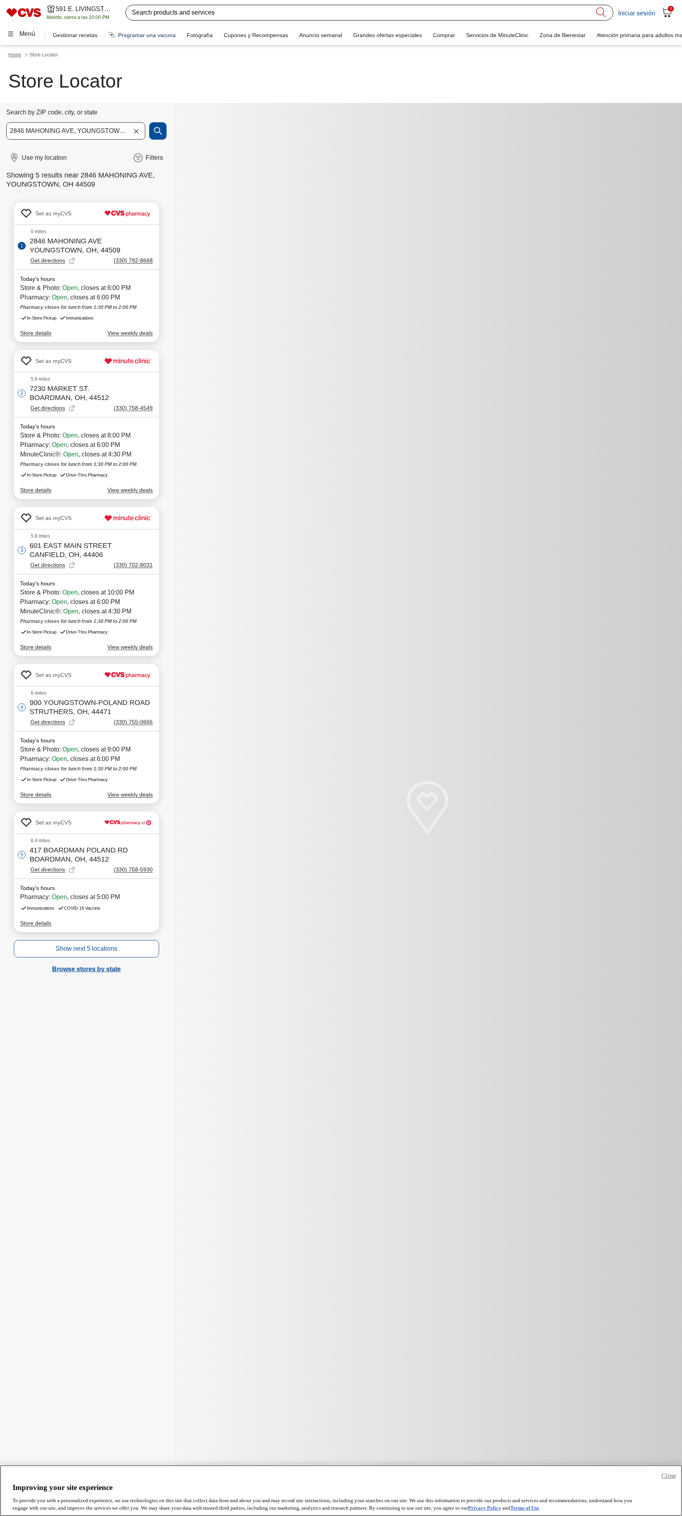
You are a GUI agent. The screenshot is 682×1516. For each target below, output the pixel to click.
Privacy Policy (484, 1508)
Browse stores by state (86, 969)
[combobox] (75, 131)
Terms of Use (524, 1508)
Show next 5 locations (86, 948)
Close (668, 1475)
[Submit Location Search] (158, 131)
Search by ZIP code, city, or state (51, 112)
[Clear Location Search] (136, 131)
